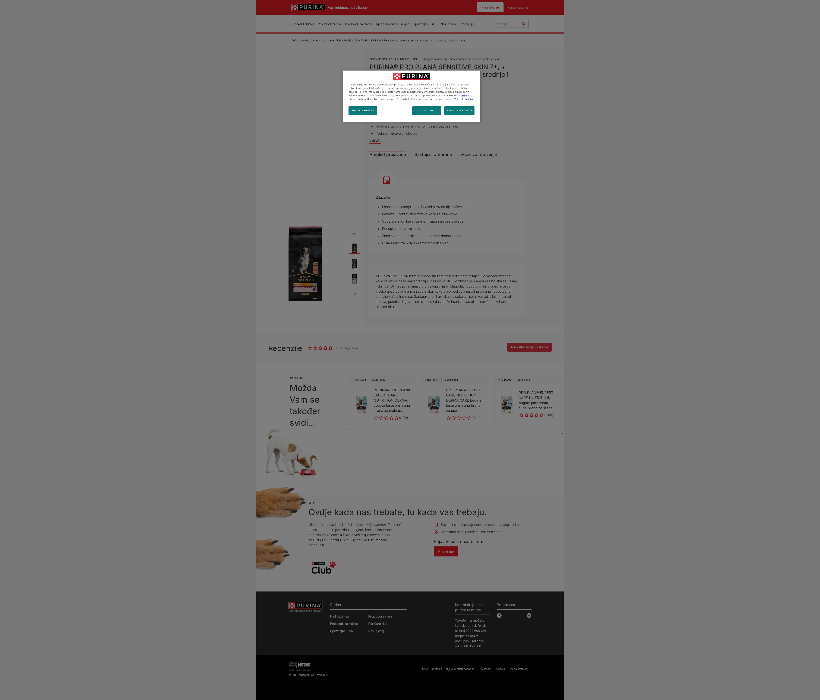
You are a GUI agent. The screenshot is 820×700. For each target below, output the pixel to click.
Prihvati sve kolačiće (459, 110)
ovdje (464, 95)
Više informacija (463, 99)
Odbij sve (427, 110)
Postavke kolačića (363, 110)
